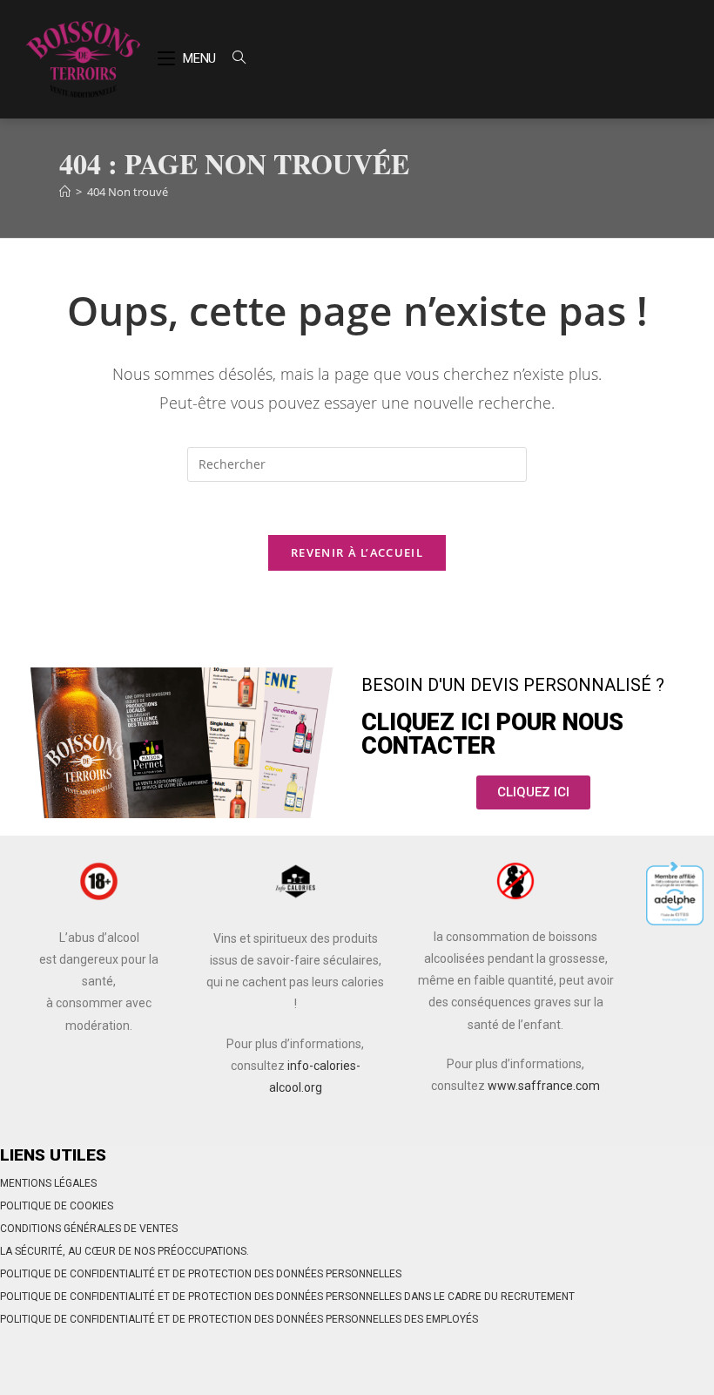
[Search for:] (232, 58)
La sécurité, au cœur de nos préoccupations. (124, 1251)
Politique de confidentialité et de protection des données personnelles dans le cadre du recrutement (287, 1296)
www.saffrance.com (544, 1086)
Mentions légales (48, 1183)
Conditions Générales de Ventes (89, 1228)
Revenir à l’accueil (357, 552)
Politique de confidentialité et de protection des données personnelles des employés (239, 1319)
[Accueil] (65, 192)
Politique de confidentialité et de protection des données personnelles (200, 1274)
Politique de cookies (56, 1206)
